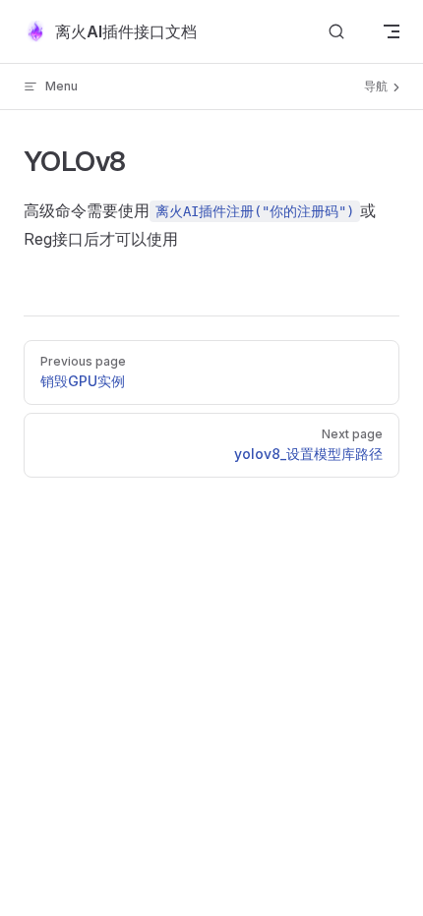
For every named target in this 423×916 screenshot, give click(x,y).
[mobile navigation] (391, 31)
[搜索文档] (336, 32)
